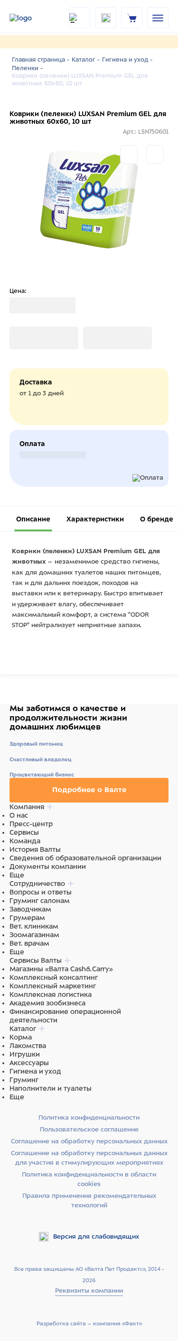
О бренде (156, 519)
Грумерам (27, 917)
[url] (132, 17)
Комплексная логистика (50, 994)
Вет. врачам (29, 943)
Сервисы (24, 832)
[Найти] (79, 17)
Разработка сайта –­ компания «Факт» (89, 1323)
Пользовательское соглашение (89, 1129)
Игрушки (24, 1054)
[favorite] (105, 17)
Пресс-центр (31, 824)
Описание (33, 519)
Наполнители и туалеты (50, 1088)
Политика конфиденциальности (89, 1117)
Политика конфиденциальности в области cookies (89, 1179)
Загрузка (24, 338)
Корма (20, 1037)
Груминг (23, 1080)
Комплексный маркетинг (52, 986)
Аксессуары (29, 1063)
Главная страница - (40, 59)
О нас (18, 815)
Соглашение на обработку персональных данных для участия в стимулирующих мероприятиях (89, 1157)
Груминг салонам (39, 900)
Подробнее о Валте (89, 790)
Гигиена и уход (35, 1071)
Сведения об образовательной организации (85, 858)
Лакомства (27, 1045)
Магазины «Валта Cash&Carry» (61, 969)
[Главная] (33, 18)
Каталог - (86, 59)
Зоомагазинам (34, 935)
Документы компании (47, 866)
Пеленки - (27, 68)
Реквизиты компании (89, 1290)
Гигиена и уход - (127, 59)
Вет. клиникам (33, 926)
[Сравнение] (129, 154)
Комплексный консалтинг (53, 977)
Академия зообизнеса (47, 1003)
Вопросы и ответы (40, 892)
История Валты (35, 849)
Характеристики (95, 519)
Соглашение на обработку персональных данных (89, 1141)
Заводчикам (30, 909)
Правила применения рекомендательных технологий (89, 1200)
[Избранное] (155, 154)
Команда (24, 841)
